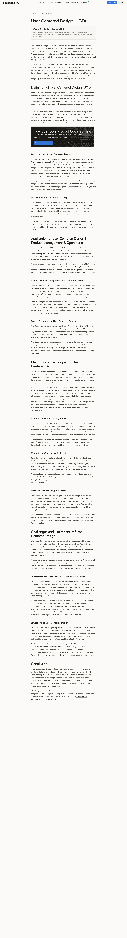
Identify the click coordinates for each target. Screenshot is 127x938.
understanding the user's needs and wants (47, 253)
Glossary (34, 13)
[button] (41, 2)
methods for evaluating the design (52, 383)
